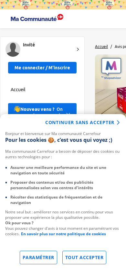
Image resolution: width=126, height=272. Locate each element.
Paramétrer (38, 257)
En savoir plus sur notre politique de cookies (63, 234)
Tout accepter (84, 257)
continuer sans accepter (79, 122)
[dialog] (63, 193)
